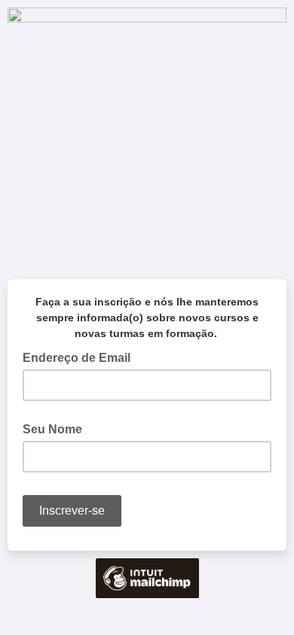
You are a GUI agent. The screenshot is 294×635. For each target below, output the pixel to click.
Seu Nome (52, 429)
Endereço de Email (81, 356)
